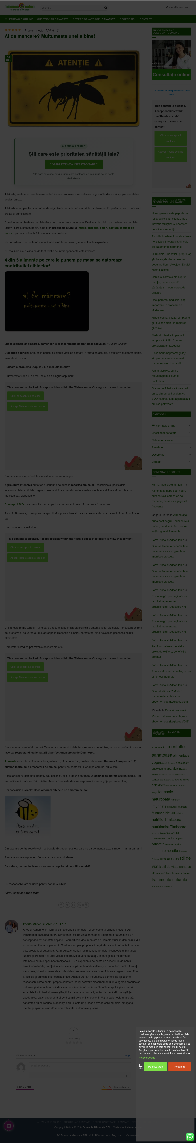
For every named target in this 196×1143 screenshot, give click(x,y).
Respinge (180, 1066)
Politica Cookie (147, 1057)
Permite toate (156, 1066)
